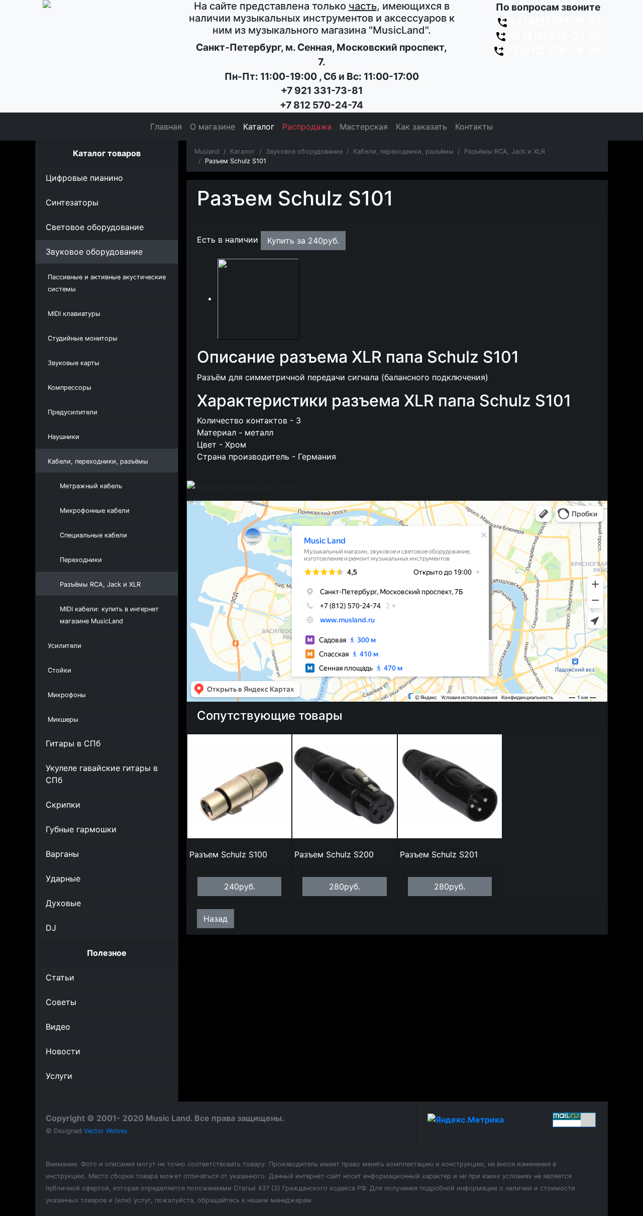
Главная (166, 127)
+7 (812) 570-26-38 (552, 50)
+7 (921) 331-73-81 (554, 22)
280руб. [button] (344, 886)
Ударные (63, 878)
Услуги (59, 1076)
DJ (51, 928)
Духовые (63, 903)
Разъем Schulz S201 (439, 854)
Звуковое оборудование (94, 252)
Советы (61, 1002)
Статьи (60, 977)
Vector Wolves (106, 1131)
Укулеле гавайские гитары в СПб (102, 774)
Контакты (474, 127)
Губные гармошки (81, 829)
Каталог (258, 127)
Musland (207, 151)
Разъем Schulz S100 (228, 854)
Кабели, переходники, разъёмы (403, 151)
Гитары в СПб (73, 743)
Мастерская (364, 127)
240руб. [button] (239, 886)
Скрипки (63, 805)
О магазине (212, 127)
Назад (215, 919)
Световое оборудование (95, 227)
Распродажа (307, 127)
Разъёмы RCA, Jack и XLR (504, 151)
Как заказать (421, 127)
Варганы (62, 854)
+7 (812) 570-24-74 (553, 36)
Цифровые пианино (84, 178)
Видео (58, 1027)
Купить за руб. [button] (303, 241)
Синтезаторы (72, 202)
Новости (63, 1051)
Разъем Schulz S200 (334, 854)
